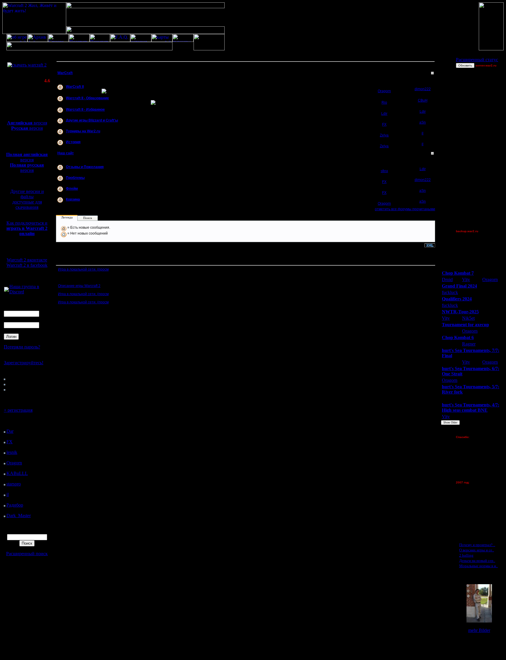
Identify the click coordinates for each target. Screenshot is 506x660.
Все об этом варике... (84, 89)
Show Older (450, 422)
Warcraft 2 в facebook (26, 265)
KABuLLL (17, 473)
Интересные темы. (85, 111)
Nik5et (468, 318)
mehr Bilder (479, 630)
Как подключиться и (26, 228)
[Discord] (6, 290)
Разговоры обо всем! (83, 191)
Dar (9, 431)
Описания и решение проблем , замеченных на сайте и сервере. (120, 180)
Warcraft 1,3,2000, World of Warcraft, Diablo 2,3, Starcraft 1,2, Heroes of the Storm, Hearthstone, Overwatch (150, 122)
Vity (466, 279)
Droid (447, 279)
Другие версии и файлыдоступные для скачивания (27, 199)
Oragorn (14, 462)
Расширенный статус (477, 59)
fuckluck (450, 292)
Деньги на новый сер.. (477, 560)
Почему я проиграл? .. (477, 545)
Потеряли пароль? (22, 346)
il (7, 494)
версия (27, 122)
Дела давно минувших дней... (90, 144)
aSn (422, 122)
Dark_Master (18, 515)
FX (9, 441)
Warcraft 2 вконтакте (27, 259)
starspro (13, 483)
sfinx (384, 171)
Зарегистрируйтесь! (23, 362)
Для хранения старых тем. (88, 201)
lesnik (11, 452)
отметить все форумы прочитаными (405, 209)
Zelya (384, 135)
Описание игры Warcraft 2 (79, 286)
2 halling (466, 555)
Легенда (67, 217)
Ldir (384, 114)
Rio (384, 102)
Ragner (469, 343)
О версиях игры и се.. (476, 550)
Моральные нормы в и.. (478, 566)
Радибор (14, 504)
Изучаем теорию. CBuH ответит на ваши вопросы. (108, 100)
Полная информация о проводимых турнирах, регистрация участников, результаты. (136, 133)
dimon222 (423, 89)
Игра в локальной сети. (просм (83, 269)
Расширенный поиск (27, 553)
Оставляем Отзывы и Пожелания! (94, 169)
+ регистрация (18, 410)
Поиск (87, 218)
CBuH (423, 100)
